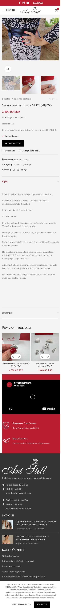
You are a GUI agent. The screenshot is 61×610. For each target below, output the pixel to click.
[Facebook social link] (19, 3)
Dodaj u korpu (13, 143)
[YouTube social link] (28, 3)
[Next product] (57, 99)
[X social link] (14, 170)
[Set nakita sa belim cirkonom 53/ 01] (45, 347)
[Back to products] (53, 99)
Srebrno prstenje (22, 98)
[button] (5, 46)
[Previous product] (50, 99)
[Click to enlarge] (7, 69)
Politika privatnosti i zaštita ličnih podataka (23, 576)
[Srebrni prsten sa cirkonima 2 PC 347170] (16, 347)
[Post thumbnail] (7, 525)
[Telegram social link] (25, 170)
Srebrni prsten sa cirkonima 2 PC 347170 (16, 365)
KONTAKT (38, 3)
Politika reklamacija (11, 566)
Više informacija (21, 604)
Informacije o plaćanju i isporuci (18, 561)
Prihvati (42, 604)
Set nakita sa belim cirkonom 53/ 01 (45, 365)
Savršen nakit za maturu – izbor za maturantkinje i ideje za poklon (32, 538)
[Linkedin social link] (22, 170)
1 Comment (39, 528)
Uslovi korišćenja (10, 556)
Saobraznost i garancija (13, 571)
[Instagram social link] (23, 3)
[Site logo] (30, 10)
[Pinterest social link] (18, 170)
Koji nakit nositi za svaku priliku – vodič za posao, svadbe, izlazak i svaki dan (36, 523)
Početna (6, 98)
